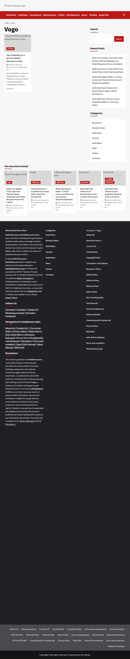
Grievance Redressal (95, 309)
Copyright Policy (93, 257)
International (35, 15)
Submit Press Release (95, 337)
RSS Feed (19, 347)
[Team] (19, 344)
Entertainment (73, 15)
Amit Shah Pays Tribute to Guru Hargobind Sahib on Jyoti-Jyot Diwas (105, 102)
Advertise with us (93, 240)
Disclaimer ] (10, 424)
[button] (124, 15)
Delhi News (11, 15)
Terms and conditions (95, 343)
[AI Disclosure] (13, 341)
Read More (10, 89)
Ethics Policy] (35, 331)
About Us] (10, 328)
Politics (61, 15)
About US (90, 235)
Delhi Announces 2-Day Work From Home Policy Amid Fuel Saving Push (107, 70)
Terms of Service (27, 421)
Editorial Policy (92, 280)
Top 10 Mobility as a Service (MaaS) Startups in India (15, 58)
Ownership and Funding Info (98, 320)
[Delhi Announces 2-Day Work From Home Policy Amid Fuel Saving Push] (40, 178)
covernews (73, 655)
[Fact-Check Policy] (14, 334)
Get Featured (92, 303)
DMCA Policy (92, 275)
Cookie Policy (92, 252)
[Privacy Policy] (20, 331)
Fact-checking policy (95, 297)
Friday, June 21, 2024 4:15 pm (17, 67)
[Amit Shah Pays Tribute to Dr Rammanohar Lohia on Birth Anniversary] (89, 178)
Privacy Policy (92, 326)
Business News (49, 15)
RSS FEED (90, 332)
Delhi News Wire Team (15, 65)
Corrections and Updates (97, 263)
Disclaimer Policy (93, 269)
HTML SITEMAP (93, 314)
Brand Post (104, 15)
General (95, 138)
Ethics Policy (91, 292)
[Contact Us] (22, 328)
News (94, 148)
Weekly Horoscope (94, 349)
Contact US (91, 246)
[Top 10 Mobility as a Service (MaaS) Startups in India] (17, 43)
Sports (84, 15)
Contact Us (32, 291)
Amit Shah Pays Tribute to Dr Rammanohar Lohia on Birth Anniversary (104, 91)
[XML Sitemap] (29, 344)
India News (23, 15)
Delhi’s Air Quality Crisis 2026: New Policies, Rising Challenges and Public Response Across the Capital (107, 61)
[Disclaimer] (26, 341)
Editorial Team (92, 286)
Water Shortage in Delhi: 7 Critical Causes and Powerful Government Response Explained (107, 80)
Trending (93, 15)
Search (94, 29)
